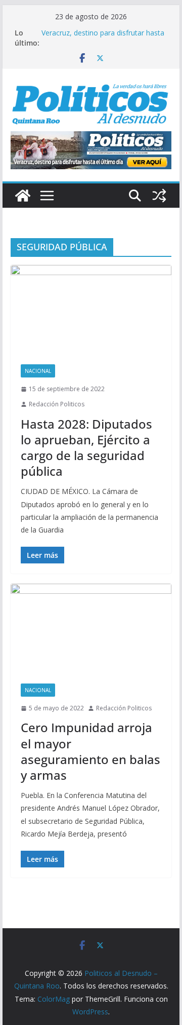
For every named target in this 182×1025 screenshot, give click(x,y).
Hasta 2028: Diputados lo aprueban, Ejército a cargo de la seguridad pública (86, 447)
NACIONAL (38, 370)
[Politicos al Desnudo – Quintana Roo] (23, 195)
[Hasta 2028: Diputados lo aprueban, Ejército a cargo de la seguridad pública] (91, 309)
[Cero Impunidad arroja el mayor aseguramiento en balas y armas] (91, 628)
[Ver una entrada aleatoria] (159, 195)
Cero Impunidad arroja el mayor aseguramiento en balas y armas (90, 751)
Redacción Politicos (56, 404)
